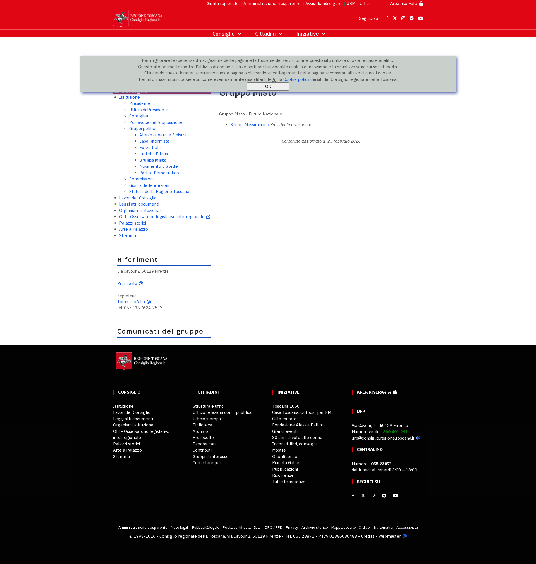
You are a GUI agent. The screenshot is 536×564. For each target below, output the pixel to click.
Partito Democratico (159, 172)
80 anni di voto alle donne (297, 437)
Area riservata (404, 3)
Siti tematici (383, 527)
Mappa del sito (343, 527)
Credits (367, 536)
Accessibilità (407, 527)
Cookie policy (296, 79)
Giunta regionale (223, 3)
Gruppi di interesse (211, 456)
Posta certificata (237, 527)
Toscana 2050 (286, 406)
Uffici (365, 3)
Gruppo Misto (152, 160)
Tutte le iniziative (288, 481)
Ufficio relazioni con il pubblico (223, 412)
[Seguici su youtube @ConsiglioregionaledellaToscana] (395, 495)
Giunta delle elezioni (149, 185)
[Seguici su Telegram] (412, 18)
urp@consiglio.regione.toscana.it (383, 438)
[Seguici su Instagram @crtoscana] (403, 18)
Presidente (139, 103)
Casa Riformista (154, 141)
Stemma (127, 235)
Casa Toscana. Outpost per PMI (302, 412)
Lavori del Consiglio (138, 197)
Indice (364, 527)
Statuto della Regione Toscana (159, 191)
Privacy (292, 527)
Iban (258, 527)
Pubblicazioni (285, 469)
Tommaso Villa (131, 301)
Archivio (200, 431)
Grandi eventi (285, 431)
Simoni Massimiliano (249, 124)
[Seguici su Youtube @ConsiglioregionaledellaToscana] (420, 18)
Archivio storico (315, 527)
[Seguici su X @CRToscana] (395, 18)
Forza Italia (150, 147)
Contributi (202, 450)
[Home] (141, 364)
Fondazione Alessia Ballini (297, 425)
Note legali (180, 527)
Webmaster (389, 536)
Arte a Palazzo (133, 229)
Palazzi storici (132, 223)
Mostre (279, 450)
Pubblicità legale (205, 527)
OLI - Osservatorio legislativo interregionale (162, 216)
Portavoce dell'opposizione (156, 122)
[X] (363, 495)
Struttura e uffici (208, 406)
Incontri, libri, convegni (294, 444)
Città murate (284, 418)
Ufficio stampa (207, 418)
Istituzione (129, 97)
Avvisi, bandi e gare (323, 3)
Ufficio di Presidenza (149, 109)
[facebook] (353, 495)
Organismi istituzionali (140, 210)
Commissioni (141, 178)
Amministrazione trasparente (272, 3)
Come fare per (207, 462)
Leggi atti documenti (139, 204)
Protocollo (203, 437)
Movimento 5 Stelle (158, 166)
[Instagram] (373, 495)
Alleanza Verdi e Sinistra (162, 135)
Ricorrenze (283, 475)
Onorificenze (284, 456)
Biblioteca (202, 425)
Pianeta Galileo (287, 462)
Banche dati (204, 444)
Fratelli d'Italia (153, 153)
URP (350, 3)
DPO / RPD (274, 527)
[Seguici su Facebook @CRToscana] (387, 18)
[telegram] (384, 495)
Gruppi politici (142, 128)
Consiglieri (139, 116)
